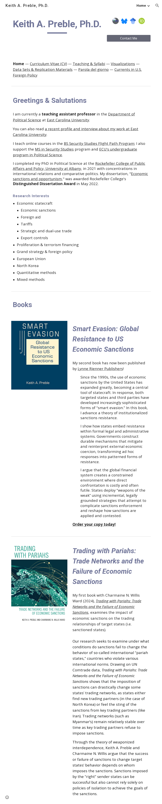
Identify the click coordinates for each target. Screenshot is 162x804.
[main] (57, 26)
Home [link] (141, 5)
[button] (157, 5)
